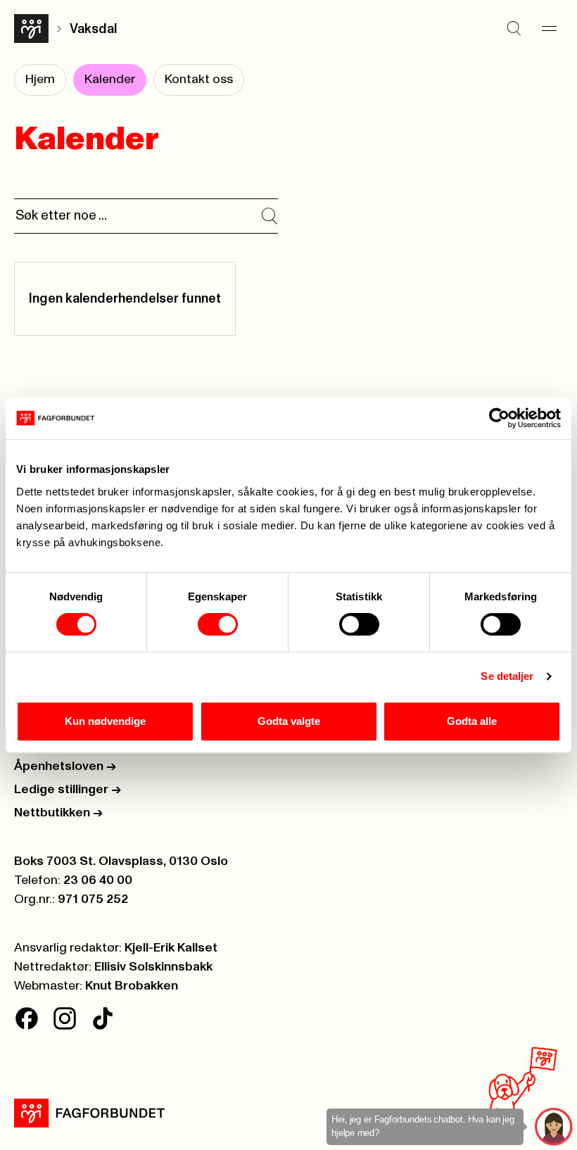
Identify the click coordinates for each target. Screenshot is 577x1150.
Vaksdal (93, 29)
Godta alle (472, 721)
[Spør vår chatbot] (554, 1127)
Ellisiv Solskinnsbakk (153, 967)
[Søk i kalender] (269, 216)
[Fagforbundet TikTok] (102, 1018)
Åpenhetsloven (65, 766)
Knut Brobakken (131, 986)
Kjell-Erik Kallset (171, 948)
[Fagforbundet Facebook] (26, 1018)
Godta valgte (289, 721)
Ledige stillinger (67, 789)
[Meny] (549, 29)
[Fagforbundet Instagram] (64, 1018)
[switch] (218, 624)
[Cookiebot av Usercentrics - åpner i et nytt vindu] (499, 418)
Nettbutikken (58, 813)
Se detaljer (507, 676)
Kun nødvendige (105, 721)
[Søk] (514, 29)
